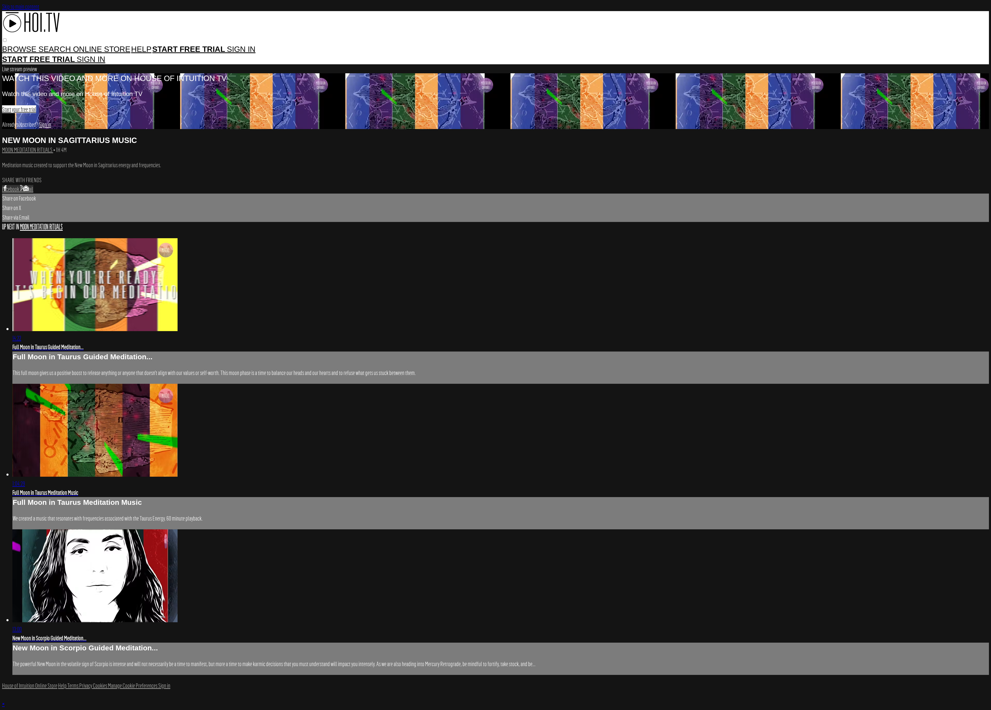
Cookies (100, 685)
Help (141, 49)
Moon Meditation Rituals (27, 150)
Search (55, 49)
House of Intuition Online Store (29, 685)
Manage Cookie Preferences (133, 685)
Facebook (11, 189)
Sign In (91, 59)
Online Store (101, 49)
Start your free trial (19, 109)
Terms (73, 685)
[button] (4, 40)
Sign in (241, 49)
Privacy (86, 685)
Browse (20, 49)
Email (28, 189)
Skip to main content (20, 6)
